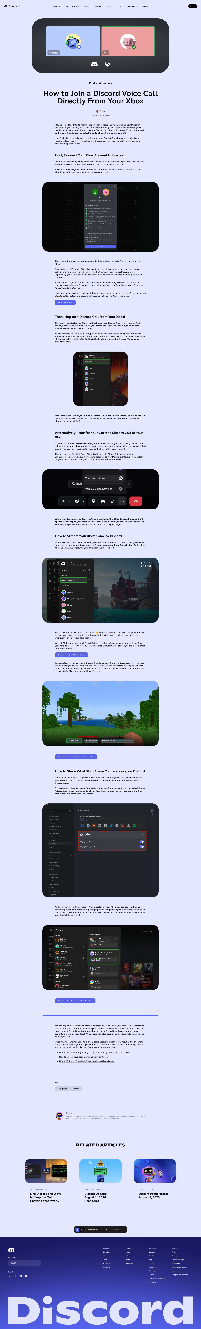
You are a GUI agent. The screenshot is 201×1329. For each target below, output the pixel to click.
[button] (77, 6)
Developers (153, 1271)
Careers (145, 6)
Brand (128, 1259)
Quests (151, 1275)
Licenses (175, 1271)
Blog (150, 1259)
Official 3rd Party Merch (158, 1278)
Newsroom (130, 1263)
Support (152, 1252)
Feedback (152, 1282)
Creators (152, 1263)
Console (76, 1089)
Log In (192, 6)
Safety (151, 1256)
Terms (174, 1252)
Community (153, 1267)
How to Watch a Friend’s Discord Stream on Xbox (76, 757)
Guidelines (176, 1263)
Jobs (127, 1256)
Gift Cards (106, 1267)
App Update (62, 1089)
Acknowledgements (179, 1267)
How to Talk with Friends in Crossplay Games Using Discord (87, 1061)
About (128, 1252)
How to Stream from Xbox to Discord (71, 655)
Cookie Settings (178, 1259)
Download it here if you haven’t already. (116, 522)
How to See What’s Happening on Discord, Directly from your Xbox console (94, 1053)
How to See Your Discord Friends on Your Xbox (75, 1001)
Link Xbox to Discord (65, 302)
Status (105, 1259)
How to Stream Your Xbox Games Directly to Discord (83, 1057)
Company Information (180, 1275)
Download (57, 6)
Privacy (174, 1256)
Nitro (68, 6)
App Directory (108, 1263)
